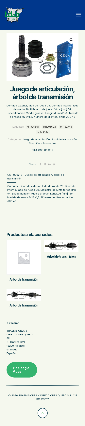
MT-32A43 (66, 126)
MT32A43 (43, 131)
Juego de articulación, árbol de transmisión (50, 139)
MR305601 (33, 126)
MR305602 (49, 126)
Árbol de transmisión (23, 279)
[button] (72, 40)
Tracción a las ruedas (42, 143)
